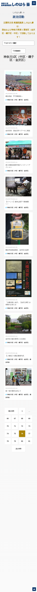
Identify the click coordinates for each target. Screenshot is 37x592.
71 (15, 426)
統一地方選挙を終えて (13, 391)
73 (29, 426)
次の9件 (18, 449)
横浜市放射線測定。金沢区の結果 (17, 250)
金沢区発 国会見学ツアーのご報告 (18, 130)
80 (22, 441)
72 (22, 426)
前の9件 (11, 411)
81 (29, 441)
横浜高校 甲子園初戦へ (14, 96)
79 (15, 441)
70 (8, 426)
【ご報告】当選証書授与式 (15, 356)
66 (8, 418)
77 (29, 434)
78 (8, 441)
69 (29, 418)
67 (15, 418)
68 (22, 418)
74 (8, 434)
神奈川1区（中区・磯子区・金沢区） (18, 100)
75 (15, 434)
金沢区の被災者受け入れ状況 (16, 339)
